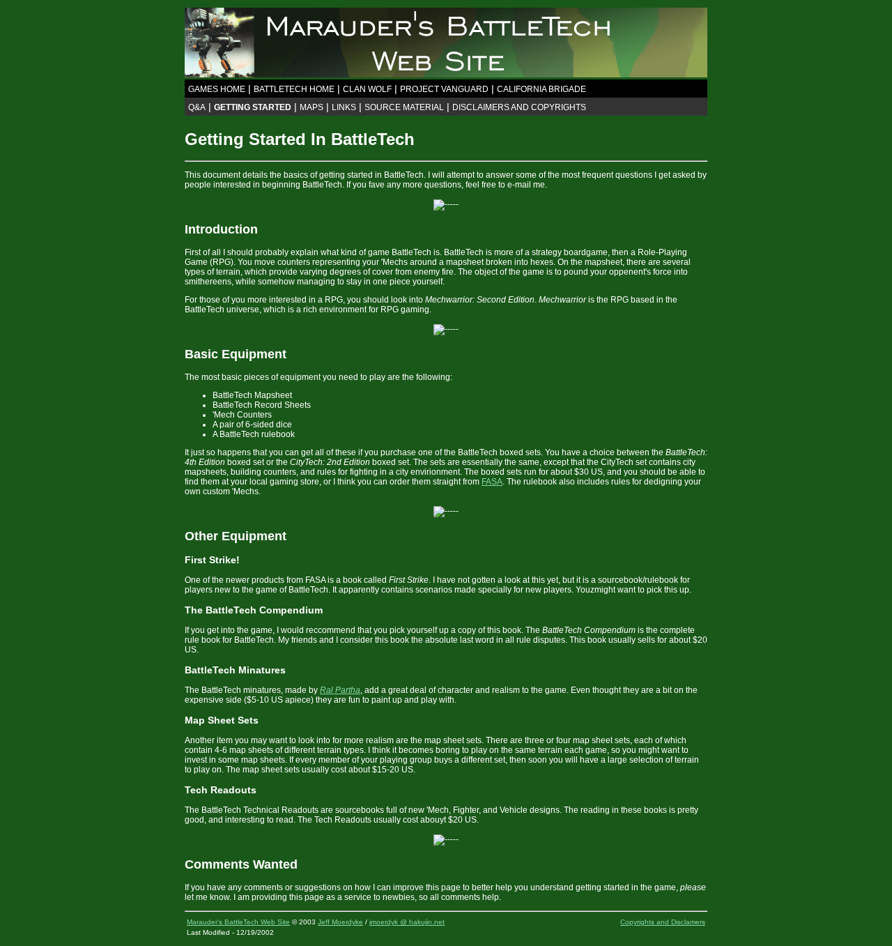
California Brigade (541, 89)
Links (344, 107)
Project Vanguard (444, 89)
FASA (492, 482)
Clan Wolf (367, 89)
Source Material (404, 107)
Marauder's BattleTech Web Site (238, 922)
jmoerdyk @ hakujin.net (407, 922)
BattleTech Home (294, 89)
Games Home (216, 89)
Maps (311, 107)
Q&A (197, 107)
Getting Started (252, 107)
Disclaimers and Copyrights (519, 107)
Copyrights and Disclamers (662, 922)
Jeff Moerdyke (340, 922)
